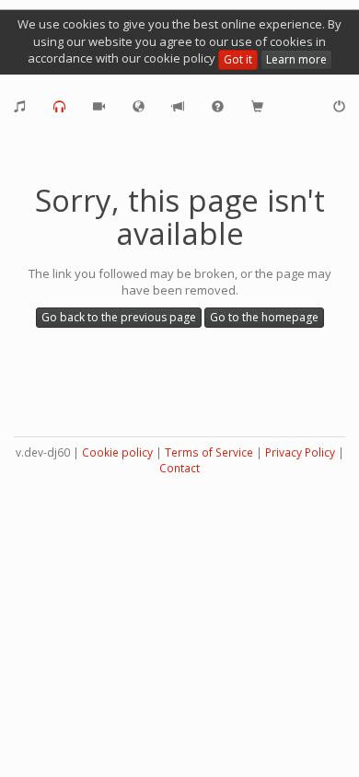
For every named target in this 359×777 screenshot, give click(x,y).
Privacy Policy (300, 452)
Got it (238, 59)
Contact (179, 468)
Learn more (296, 59)
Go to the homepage (264, 317)
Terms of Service (209, 452)
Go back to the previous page (118, 317)
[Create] (20, 106)
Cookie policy (117, 452)
